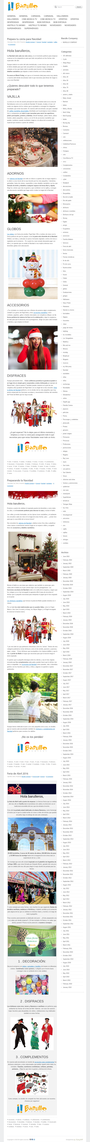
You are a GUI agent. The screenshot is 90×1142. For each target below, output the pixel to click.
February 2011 (67, 948)
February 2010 (67, 984)
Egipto (65, 222)
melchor (53, 466)
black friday (66, 112)
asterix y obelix (68, 94)
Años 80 (65, 91)
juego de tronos (68, 327)
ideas (28, 466)
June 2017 (66, 687)
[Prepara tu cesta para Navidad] (24, 38)
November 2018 (68, 627)
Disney (65, 218)
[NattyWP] (78, 1139)
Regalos (65, 455)
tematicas (19, 1126)
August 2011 (67, 927)
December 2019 (68, 581)
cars (64, 137)
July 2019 (66, 599)
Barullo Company (30, 42)
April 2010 (66, 977)
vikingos (65, 539)
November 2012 (68, 874)
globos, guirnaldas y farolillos (31, 966)
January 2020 (67, 577)
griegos (65, 296)
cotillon (65, 172)
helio (16, 466)
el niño (42, 464)
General (39, 42)
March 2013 (66, 860)
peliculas (65, 412)
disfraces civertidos (69, 211)
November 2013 (68, 832)
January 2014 (67, 825)
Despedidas (66, 193)
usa (64, 525)
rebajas (65, 451)
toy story (65, 508)
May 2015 (66, 768)
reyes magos (17, 471)
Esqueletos (66, 229)
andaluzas (27, 1119)
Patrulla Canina (68, 405)
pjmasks (65, 430)
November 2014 (68, 789)
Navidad (44, 42)
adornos (16, 461)
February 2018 (67, 659)
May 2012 (66, 895)
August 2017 (67, 680)
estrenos (65, 232)
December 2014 (68, 786)
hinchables (66, 313)
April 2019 (66, 609)
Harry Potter (67, 303)
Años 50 (65, 80)
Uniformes (66, 522)
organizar (46, 1124)
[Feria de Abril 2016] (17, 773)
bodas (65, 119)
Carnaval (65, 133)
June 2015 (66, 765)
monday (65, 352)
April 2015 (66, 772)
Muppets (65, 359)
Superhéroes (67, 497)
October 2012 (67, 878)
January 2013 (67, 867)
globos (54, 464)
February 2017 (67, 701)
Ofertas (65, 391)
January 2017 (67, 705)
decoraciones (12, 1121)
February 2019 (67, 616)
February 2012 (67, 906)
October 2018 (67, 630)
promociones (67, 448)
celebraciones (36, 1119)
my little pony (67, 366)
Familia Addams (68, 239)
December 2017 (68, 666)
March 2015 (66, 775)
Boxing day (66, 123)
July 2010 (66, 966)
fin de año (66, 260)
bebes (65, 105)
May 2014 (66, 811)
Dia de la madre (68, 197)
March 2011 (66, 945)
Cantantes (66, 130)
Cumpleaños (67, 176)
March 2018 (66, 655)
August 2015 (67, 758)
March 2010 (66, 980)
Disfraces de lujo (68, 214)
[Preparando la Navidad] (20, 480)
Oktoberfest (66, 395)
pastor (54, 764)
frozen (65, 274)
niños (37, 468)
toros (32, 1126)
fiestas (10, 1124)
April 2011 (66, 941)
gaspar (48, 464)
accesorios (12, 1119)
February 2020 (67, 574)
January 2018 (67, 662)
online (65, 398)
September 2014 (68, 796)
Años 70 (65, 87)
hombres (22, 466)
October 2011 (67, 920)
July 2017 (66, 683)
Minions (65, 349)
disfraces (35, 464)
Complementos (67, 165)
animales (66, 70)
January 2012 (67, 909)
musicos (65, 363)
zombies (65, 543)
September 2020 (68, 567)
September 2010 (68, 959)
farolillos (44, 1121)
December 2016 (68, 708)
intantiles (17, 764)
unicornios (66, 518)
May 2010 (66, 973)
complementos (50, 461)
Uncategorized (67, 515)
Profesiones (66, 444)
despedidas (21, 1121)
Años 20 (65, 77)
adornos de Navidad (16, 178)
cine (64, 154)
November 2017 (68, 669)
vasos (10, 473)
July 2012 (66, 888)
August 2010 (67, 962)
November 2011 (68, 917)
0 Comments (11, 44)
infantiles (34, 466)
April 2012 (66, 899)
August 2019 (67, 595)
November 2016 (68, 712)
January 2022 (67, 563)
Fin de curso (67, 264)
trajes (37, 1126)
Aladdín (65, 66)
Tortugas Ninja (67, 504)
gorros (10, 466)
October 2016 (67, 715)
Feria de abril (35, 776)
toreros (26, 1126)
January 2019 (67, 620)
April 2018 (66, 652)
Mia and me (66, 345)
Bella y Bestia (67, 108)
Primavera (66, 437)
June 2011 (66, 934)
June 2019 (66, 602)
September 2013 (68, 839)
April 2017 (66, 694)
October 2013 (67, 835)
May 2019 (66, 606)
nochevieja (66, 384)
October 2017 (67, 673)
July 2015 (66, 761)
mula (23, 764)
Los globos (10, 234)
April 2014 (66, 814)
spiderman (66, 486)
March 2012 (66, 902)
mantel (41, 466)
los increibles (67, 335)
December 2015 (68, 743)
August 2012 (67, 885)
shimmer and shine (69, 479)
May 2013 (66, 853)
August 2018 (67, 637)
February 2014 (67, 821)
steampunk (66, 493)
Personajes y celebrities (70, 419)
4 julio (65, 59)
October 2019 (67, 588)
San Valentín (67, 472)
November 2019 (68, 585)
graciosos (25, 1124)
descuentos (66, 190)
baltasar (29, 461)
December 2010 (68, 952)
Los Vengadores (68, 338)
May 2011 (66, 938)
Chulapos (66, 151)
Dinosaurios (66, 204)
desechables (20, 464)
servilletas (33, 471)
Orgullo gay (66, 402)
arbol (22, 761)
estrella (11, 764)
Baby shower (67, 98)
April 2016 (66, 729)
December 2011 (68, 913)
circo (64, 161)
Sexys (65, 476)
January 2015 (67, 782)
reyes (64, 462)
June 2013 (66, 849)
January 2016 (67, 740)
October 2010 (67, 955)
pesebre (43, 468)
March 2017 (66, 698)
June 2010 (66, 969)
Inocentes (66, 320)
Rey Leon (66, 458)
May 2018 (66, 648)
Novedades (66, 388)
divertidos (37, 1121)
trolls (64, 511)
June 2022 (66, 556)
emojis (65, 225)
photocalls (66, 423)
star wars (66, 490)
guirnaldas (33, 1124)
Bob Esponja (67, 116)
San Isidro (66, 465)
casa (38, 761)
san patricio (66, 469)
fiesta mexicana (68, 250)
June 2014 (66, 807)
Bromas (65, 126)
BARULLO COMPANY (70, 42)
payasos (65, 409)
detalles (28, 464)
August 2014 (67, 800)
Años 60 (65, 84)
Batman (65, 101)
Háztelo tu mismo (68, 310)
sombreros (42, 471)
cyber (64, 179)
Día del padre (67, 200)
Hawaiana (66, 306)
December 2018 (68, 623)
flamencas (17, 1124)
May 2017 (66, 690)
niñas (31, 468)
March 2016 (66, 733)
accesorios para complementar (44, 1062)
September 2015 (68, 754)
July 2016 (66, 726)
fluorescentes (67, 267)
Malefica (65, 342)
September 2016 (68, 719)
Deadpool (66, 183)
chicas (35, 461)
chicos (41, 461)
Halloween (66, 299)
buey (27, 761)
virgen (24, 766)
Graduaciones (67, 292)
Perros (65, 416)
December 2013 (68, 828)
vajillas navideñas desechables (19, 111)
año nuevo (66, 73)
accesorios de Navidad (29, 664)
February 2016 (67, 736)
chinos (65, 147)
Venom (65, 536)
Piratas (65, 426)
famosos (65, 243)
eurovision (66, 236)
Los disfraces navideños (15, 601)
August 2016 (67, 722)
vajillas (55, 42)
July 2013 (66, 846)
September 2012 (68, 881)
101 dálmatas (67, 56)
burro (32, 761)
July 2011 (66, 931)
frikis (64, 271)
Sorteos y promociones (70, 483)
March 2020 (66, 570)
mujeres (11, 468)
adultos (23, 461)
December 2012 (68, 871)
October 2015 (67, 751)
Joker (64, 324)
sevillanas (11, 1126)
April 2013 (66, 856)
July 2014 (66, 803)
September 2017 (68, 676)
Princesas (66, 440)
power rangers (67, 433)
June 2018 (66, 645)
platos (49, 468)
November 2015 (68, 747)
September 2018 (68, 634)
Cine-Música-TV (68, 158)
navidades (50, 42)
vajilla (48, 471)
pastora (11, 766)
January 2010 (67, 987)
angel (17, 761)
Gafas (65, 282)
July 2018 (66, 641)
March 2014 (66, 818)
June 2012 (66, 892)
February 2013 (67, 864)
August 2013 (67, 842)
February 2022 (67, 560)
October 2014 (67, 793)
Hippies (65, 317)
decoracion (12, 464)
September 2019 (68, 592)
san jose (26, 471)
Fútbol (65, 278)
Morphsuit (66, 356)
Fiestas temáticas (68, 257)
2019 (10, 461)
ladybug (65, 331)
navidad (17, 468)
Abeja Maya (66, 63)
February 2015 (67, 779)
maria (46, 466)
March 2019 (66, 613)
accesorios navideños (40, 312)
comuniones (67, 169)
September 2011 (68, 924)
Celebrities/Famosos (69, 144)
